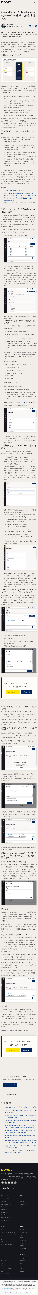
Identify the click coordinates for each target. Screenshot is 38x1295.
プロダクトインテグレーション (8, 1232)
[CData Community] (15, 1182)
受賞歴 (21, 1237)
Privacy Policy (7, 1288)
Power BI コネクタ (5, 1217)
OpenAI (22, 1271)
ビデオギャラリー (5, 1274)
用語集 (3, 1271)
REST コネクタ (4, 1212)
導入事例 (12, 1030)
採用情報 (22, 1245)
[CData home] (7, 2)
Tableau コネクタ (5, 1220)
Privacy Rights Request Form (26, 1289)
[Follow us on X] (33, 26)
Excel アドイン (4, 1215)
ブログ (3, 1263)
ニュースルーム (23, 1235)
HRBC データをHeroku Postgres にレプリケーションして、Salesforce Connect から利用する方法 (21, 1126)
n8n (21, 1268)
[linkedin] (2, 1182)
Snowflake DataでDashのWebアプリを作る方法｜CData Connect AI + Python (20, 1152)
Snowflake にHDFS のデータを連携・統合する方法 (21, 1107)
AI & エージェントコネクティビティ (9, 1235)
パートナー (4, 1239)
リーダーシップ (23, 1240)
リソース (3, 1266)
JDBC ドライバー (5, 1201)
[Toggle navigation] (34, 2)
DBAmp (22, 1207)
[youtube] (9, 1182)
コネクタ (3, 1230)
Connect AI (22, 1201)
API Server (4, 1209)
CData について (24, 1230)
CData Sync (23, 1199)
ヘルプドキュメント (26, 403)
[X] (6, 1182)
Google (21, 1263)
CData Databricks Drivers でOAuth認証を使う (21, 193)
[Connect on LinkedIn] (36, 26)
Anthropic (22, 1258)
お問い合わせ (26, 692)
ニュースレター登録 (6, 1268)
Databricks (22, 1260)
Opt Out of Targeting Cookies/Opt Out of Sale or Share (19, 1293)
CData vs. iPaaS (5, 1242)
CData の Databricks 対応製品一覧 (14, 190)
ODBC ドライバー (5, 1199)
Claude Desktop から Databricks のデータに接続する (21, 203)
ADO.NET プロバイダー (6, 1204)
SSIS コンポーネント (25, 1204)
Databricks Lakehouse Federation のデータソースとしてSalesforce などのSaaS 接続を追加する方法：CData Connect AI (20, 198)
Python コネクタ (5, 1207)
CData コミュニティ (6, 1258)
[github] (12, 1182)
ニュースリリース (24, 1232)
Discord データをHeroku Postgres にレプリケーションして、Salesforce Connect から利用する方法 (21, 1142)
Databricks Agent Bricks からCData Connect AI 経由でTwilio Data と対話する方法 (20, 1131)
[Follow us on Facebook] (30, 26)
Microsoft (22, 1266)
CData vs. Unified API (6, 1244)
